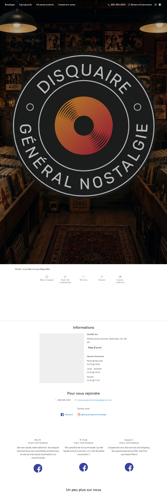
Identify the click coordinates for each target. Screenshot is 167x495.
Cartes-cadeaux (120, 281)
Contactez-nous (66, 4)
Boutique (10, 4)
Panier (101, 280)
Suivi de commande (65, 281)
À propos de (25, 4)
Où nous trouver (45, 4)
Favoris (83, 280)
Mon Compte (47, 280)
